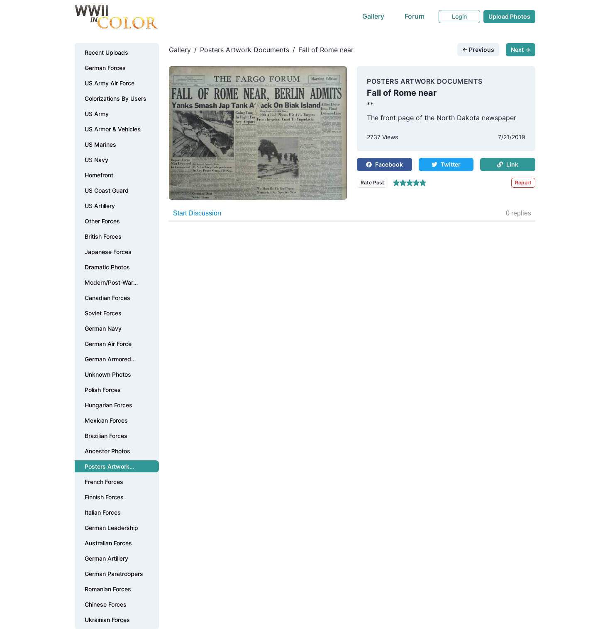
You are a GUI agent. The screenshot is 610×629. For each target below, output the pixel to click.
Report (523, 182)
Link (512, 164)
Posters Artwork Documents (244, 50)
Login (459, 16)
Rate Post (372, 182)
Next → (520, 49)
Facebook (389, 164)
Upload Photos (509, 16)
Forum (415, 16)
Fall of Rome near (326, 50)
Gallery (373, 16)
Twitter (451, 164)
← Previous (478, 49)
